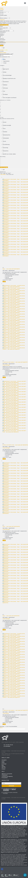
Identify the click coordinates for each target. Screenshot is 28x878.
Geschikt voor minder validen (9, 154)
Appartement (6, 61)
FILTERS (2, 9)
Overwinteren (6, 81)
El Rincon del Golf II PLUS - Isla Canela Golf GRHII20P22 (15, 444)
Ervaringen (4, 763)
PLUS (4, 91)
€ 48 (6, 722)
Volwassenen (3, 32)
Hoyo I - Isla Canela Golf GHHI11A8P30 (11, 268)
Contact (3, 769)
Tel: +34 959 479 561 (8, 744)
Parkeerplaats (6, 138)
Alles (4, 59)
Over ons (4, 767)
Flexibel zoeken (3, 15)
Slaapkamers (3, 42)
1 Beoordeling (6, 713)
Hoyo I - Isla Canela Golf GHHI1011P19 (11, 615)
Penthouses (5, 88)
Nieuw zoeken (3, 52)
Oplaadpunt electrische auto (9, 78)
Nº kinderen (2, 39)
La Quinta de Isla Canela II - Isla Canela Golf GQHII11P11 (15, 362)
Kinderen (2, 34)
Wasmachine (5, 150)
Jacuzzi (4, 141)
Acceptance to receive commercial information (10, 793)
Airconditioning (6, 144)
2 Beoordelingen (6, 618)
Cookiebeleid (4, 775)
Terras (4, 128)
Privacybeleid (5, 777)
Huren (3, 761)
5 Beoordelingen (6, 365)
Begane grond (6, 68)
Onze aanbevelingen (7, 75)
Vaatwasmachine (6, 134)
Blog (3, 765)
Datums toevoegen (4, 24)
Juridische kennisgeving (7, 776)
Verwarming (5, 147)
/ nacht (9, 279)
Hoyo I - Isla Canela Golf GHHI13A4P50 (11, 526)
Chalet (4, 62)
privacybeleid (6, 789)
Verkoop (3, 766)
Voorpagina (4, 759)
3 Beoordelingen (6, 529)
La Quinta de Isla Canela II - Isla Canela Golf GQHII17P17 (15, 710)
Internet (4, 122)
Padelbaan (5, 84)
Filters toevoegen (4, 167)
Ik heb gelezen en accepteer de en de (9, 789)
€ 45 (6, 279)
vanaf (4, 279)
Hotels (3, 762)
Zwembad (5, 131)
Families (4, 72)
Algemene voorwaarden (7, 773)
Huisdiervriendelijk (7, 125)
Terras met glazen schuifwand (9, 97)
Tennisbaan (5, 94)
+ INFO (4, 281)
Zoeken (1, 8)
